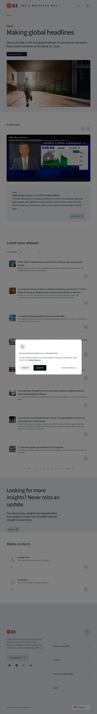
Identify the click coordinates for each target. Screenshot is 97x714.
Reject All (25, 368)
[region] (48, 357)
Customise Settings (70, 367)
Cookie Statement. (34, 360)
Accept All (39, 368)
